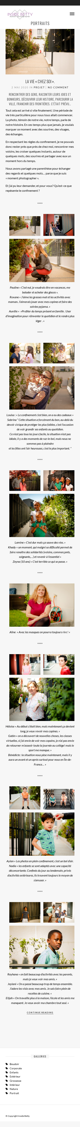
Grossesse (15, 1080)
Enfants (14, 1072)
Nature (14, 1088)
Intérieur (15, 1084)
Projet (39, 87)
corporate (16, 1068)
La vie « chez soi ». (40, 81)
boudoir (14, 1064)
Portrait (14, 1093)
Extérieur (15, 1076)
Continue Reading (40, 1012)
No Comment (58, 87)
